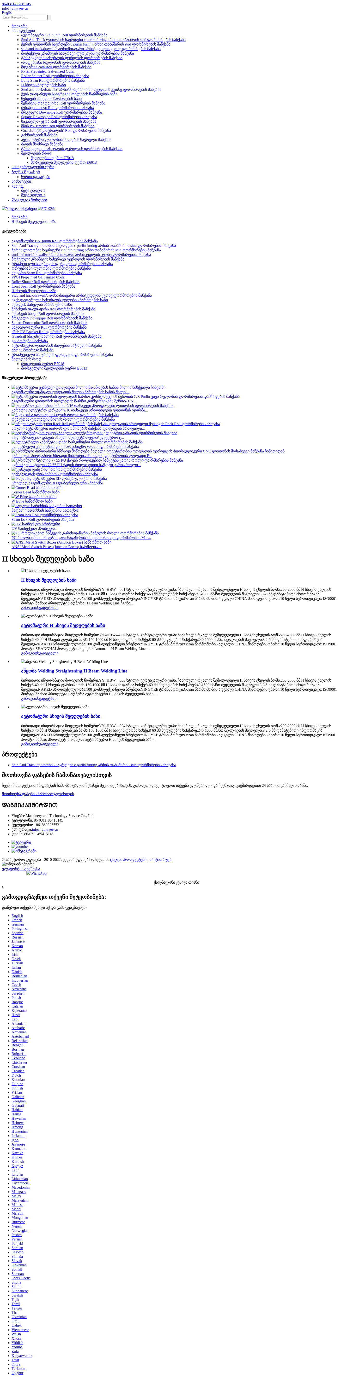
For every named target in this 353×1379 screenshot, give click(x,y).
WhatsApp (38, 873)
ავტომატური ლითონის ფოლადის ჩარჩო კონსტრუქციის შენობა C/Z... (74, 401)
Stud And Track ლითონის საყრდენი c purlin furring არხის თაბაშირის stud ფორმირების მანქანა (103, 40)
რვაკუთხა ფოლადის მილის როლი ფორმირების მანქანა (63, 419)
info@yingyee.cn (45, 829)
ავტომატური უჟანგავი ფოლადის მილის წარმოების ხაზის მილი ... (70, 392)
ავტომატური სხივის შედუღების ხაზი (60, 716)
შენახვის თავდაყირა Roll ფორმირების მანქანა (63, 103)
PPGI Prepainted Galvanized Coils (47, 71)
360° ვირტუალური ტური (33, 167)
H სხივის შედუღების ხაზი (43, 85)
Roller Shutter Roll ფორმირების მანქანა (55, 76)
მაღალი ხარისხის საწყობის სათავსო (45, 510)
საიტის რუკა (160, 860)
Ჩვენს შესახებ (26, 172)
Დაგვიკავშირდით (29, 200)
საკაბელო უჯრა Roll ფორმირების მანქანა (58, 121)
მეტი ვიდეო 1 (33, 190)
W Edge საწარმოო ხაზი (32, 501)
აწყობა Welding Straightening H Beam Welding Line (74, 670)
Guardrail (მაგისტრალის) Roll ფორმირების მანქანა (66, 130)
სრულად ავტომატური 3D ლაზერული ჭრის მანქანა (57, 483)
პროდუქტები (23, 31)
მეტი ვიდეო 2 (33, 195)
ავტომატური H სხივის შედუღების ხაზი (63, 625)
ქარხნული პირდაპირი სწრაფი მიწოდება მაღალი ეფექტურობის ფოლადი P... (82, 456)
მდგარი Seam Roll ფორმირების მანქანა (56, 67)
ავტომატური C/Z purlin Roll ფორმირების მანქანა (64, 35)
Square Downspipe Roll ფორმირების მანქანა (59, 117)
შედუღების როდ (36, 153)
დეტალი (50, 608)
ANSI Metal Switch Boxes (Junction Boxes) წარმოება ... (57, 547)
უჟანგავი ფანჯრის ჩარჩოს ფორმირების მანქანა (55, 474)
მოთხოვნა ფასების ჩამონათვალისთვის (38, 794)
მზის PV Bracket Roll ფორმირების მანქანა (57, 126)
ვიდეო (18, 186)
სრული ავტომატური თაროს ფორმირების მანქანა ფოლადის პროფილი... (78, 428)
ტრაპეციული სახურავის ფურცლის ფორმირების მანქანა (71, 58)
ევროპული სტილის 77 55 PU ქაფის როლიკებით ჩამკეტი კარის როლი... (76, 465)
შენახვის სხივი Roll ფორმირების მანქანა (57, 108)
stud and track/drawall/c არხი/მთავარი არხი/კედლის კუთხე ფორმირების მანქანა (91, 49)
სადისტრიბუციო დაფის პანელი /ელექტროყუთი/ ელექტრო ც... (68, 437)
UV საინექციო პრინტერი (34, 529)
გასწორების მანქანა (39, 135)
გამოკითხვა (32, 608)
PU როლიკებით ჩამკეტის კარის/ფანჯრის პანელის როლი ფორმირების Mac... (81, 538)
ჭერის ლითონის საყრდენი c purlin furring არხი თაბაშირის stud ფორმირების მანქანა (95, 44)
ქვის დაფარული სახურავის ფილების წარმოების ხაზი (69, 94)
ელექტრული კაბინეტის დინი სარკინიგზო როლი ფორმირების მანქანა (75, 447)
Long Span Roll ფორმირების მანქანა (53, 80)
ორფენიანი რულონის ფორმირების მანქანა (60, 62)
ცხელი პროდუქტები (128, 860)
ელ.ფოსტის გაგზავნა (21, 869)
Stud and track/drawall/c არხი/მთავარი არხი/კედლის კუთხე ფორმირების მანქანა (91, 89)
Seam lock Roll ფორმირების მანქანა (43, 519)
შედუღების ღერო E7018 (52, 158)
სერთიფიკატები (35, 177)
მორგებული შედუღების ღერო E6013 (64, 162)
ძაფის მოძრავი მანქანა (42, 144)
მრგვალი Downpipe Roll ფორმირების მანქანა (61, 112)
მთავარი (19, 26)
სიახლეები (21, 181)
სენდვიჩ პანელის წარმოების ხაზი (51, 99)
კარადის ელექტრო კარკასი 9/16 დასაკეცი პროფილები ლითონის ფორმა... (80, 410)
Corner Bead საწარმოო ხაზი (36, 492)
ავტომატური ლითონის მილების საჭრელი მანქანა (66, 140)
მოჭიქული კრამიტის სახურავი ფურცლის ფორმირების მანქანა (77, 53)
